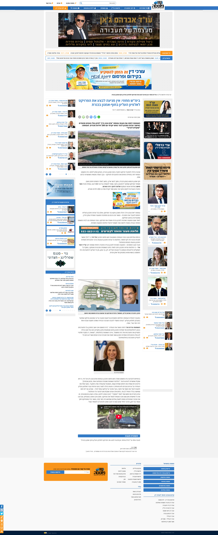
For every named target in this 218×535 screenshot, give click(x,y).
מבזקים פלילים (137, 468)
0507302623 (63, 148)
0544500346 (63, 244)
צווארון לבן (166, 58)
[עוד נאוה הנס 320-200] (157, 109)
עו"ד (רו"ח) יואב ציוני (158, 312)
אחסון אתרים (63, 228)
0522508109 (63, 223)
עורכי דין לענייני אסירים (151, 346)
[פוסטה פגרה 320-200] (126, 208)
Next (47, 174)
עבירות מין (60, 240)
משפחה (57, 165)
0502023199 (157, 243)
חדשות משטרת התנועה (134, 479)
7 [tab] (62, 174)
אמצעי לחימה (122, 471)
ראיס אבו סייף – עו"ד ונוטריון (157, 237)
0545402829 (63, 169)
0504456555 (63, 106)
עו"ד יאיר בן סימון (62, 122)
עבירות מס (152, 300)
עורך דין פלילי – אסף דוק (167, 519)
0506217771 (63, 116)
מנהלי (152, 240)
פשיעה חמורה (60, 134)
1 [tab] (74, 174)
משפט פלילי (161, 209)
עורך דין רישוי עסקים (168, 511)
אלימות (124, 468)
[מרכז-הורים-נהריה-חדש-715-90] (109, 233)
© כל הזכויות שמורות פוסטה (167, 532)
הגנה (61, 230)
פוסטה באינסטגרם (164, 486)
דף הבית (169, 95)
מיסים (155, 336)
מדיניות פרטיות (137, 494)
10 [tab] (56, 310)
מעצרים (54, 144)
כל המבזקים (166, 53)
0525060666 (160, 348)
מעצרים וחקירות (160, 326)
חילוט (56, 155)
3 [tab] (70, 174)
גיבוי (58, 230)
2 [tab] (72, 174)
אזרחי (157, 240)
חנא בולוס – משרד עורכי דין (59, 133)
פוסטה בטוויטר (165, 481)
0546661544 (63, 137)
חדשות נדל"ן (115, 8)
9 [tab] (58, 310)
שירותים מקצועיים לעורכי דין (58, 209)
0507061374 (63, 158)
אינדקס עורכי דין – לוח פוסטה (166, 500)
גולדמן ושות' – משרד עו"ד (157, 298)
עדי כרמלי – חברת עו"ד (157, 345)
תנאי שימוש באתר (136, 497)
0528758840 (160, 338)
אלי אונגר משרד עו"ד (61, 143)
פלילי (163, 239)
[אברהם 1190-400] (109, 30)
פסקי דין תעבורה (136, 482)
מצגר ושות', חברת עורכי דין (59, 164)
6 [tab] (64, 174)
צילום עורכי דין (63, 208)
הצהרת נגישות (137, 491)
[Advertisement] (109, 267)
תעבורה (158, 239)
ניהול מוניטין (137, 500)
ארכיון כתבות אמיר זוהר (119, 474)
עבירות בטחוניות (150, 324)
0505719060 (63, 126)
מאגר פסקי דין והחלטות (167, 522)
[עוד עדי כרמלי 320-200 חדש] (157, 150)
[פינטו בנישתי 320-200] (157, 171)
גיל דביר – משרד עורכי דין (59, 112)
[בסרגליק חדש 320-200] (157, 129)
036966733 (155, 304)
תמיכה (54, 230)
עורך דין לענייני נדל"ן (168, 508)
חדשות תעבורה (137, 476)
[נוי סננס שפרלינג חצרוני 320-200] (60, 259)
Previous (50, 174)
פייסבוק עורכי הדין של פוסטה (161, 473)
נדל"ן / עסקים (63, 165)
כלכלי (164, 300)
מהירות (65, 230)
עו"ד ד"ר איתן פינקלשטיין (59, 154)
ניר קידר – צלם (62, 207)
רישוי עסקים (64, 146)
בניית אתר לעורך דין (51, 533)
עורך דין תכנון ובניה (169, 513)
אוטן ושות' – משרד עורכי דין (157, 268)
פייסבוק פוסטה (165, 469)
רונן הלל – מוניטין (61, 217)
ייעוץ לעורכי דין (50, 155)
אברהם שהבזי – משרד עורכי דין (58, 101)
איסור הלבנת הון (157, 301)
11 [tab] (54, 310)
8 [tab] (60, 174)
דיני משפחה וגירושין (135, 474)
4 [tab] (68, 174)
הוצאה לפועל (60, 167)
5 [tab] (66, 174)
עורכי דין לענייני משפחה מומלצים (165, 503)
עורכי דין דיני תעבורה (168, 505)
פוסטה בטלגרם (165, 490)
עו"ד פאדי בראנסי (159, 323)
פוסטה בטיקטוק (165, 477)
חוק (125, 479)
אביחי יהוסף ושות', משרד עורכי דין (157, 206)
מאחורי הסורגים (121, 482)
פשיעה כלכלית (52, 102)
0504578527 (63, 212)
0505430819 (160, 317)
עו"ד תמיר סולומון (159, 334)
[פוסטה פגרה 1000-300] (109, 77)
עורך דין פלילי (170, 516)
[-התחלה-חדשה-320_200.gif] (60, 188)
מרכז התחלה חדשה (61, 239)
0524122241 (160, 328)
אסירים (153, 270)
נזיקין (54, 124)
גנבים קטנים (122, 476)
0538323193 (156, 273)
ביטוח (50, 124)
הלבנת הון (155, 314)
